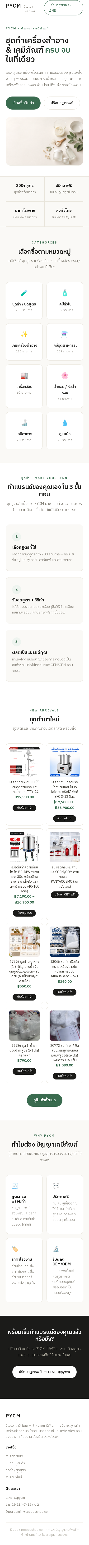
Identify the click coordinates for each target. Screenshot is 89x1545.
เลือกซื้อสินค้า (23, 103)
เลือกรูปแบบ (64, 818)
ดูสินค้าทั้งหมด (44, 1100)
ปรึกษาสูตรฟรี (62, 103)
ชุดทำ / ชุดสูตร (16, 1470)
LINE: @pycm (15, 1497)
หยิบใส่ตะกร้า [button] (24, 807)
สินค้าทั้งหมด (14, 1456)
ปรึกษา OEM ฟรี (65, 894)
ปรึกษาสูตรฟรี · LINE (59, 7)
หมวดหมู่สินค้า (15, 1463)
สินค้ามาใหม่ (14, 1477)
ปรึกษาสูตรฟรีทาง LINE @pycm (44, 1372)
